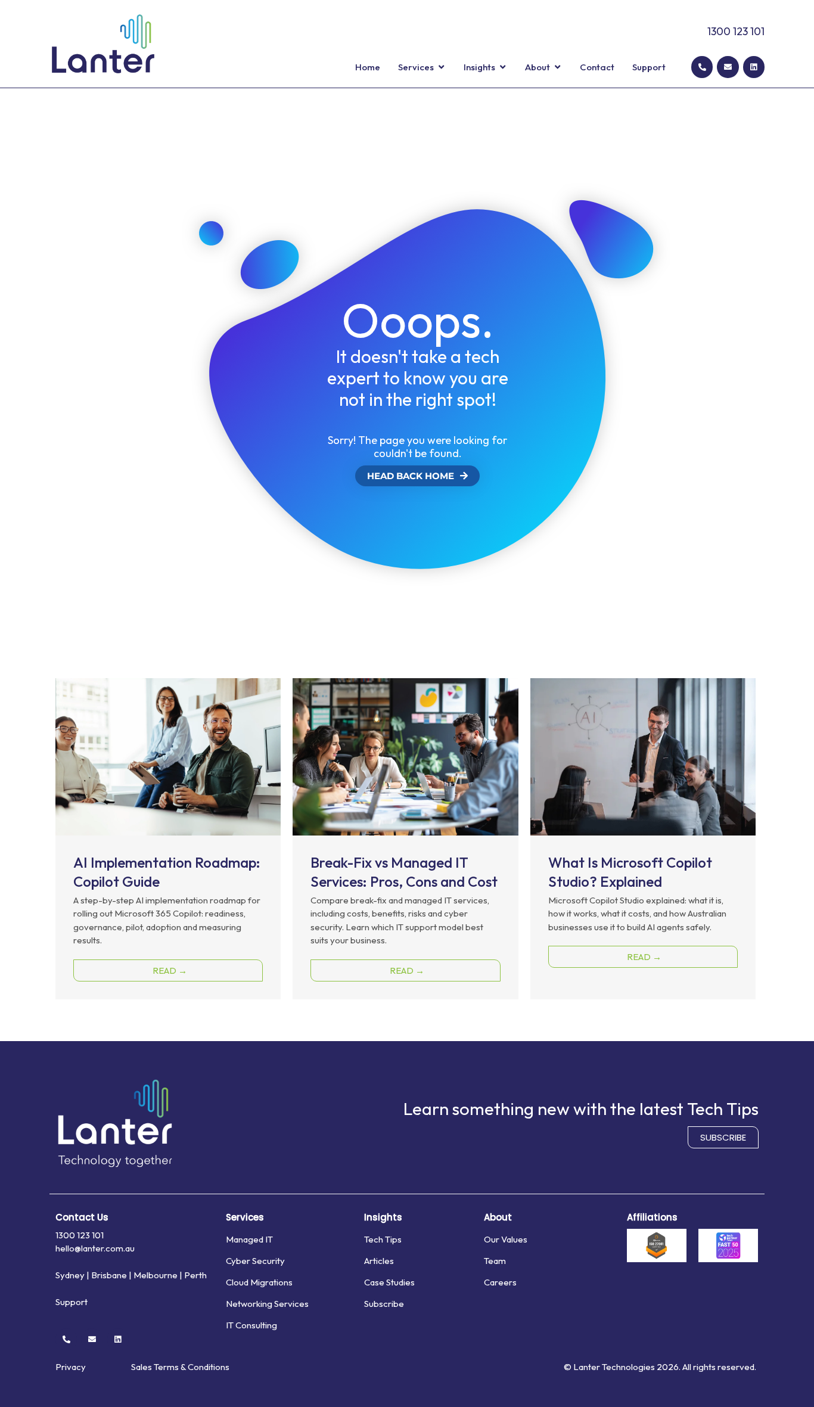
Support (71, 1301)
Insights (383, 1217)
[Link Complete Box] (168, 838)
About (498, 1217)
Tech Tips (383, 1239)
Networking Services (267, 1303)
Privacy (70, 1366)
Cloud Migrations (259, 1282)
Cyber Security (255, 1260)
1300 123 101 (736, 31)
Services (245, 1217)
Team (495, 1260)
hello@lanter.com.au (95, 1248)
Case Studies (389, 1282)
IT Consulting (251, 1325)
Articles (379, 1260)
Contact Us (81, 1217)
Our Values (505, 1239)
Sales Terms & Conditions (180, 1366)
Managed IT (249, 1239)
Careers (500, 1282)
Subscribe (384, 1303)
